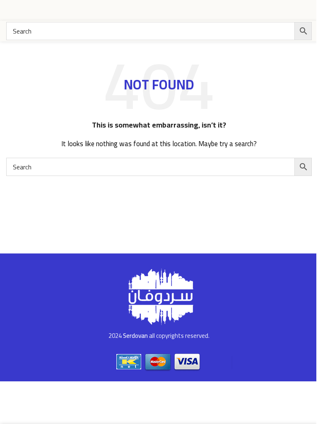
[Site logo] (281, 10)
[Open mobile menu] (9, 10)
